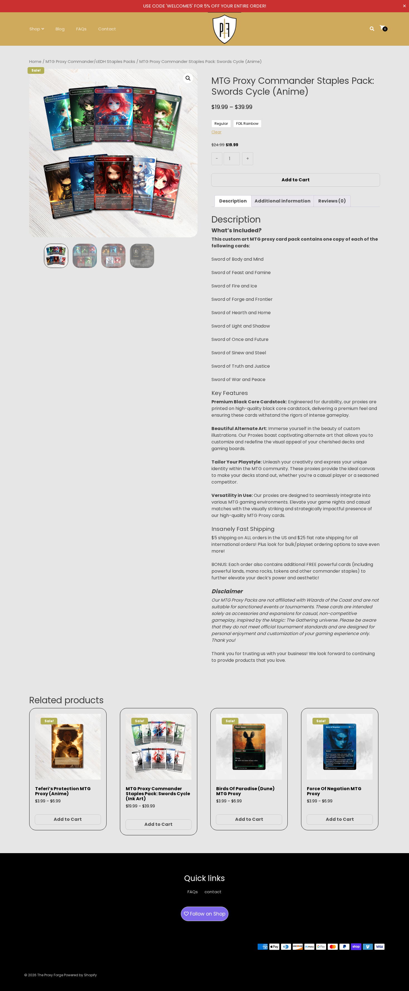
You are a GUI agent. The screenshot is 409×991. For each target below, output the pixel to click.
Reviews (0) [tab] (332, 201)
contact (212, 892)
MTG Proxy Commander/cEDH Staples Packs (90, 61)
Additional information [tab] (283, 201)
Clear (216, 132)
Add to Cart (296, 180)
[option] (56, 256)
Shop (34, 29)
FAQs (81, 29)
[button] (188, 78)
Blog (60, 29)
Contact (107, 29)
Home (35, 61)
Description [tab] (233, 201)
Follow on (207, 914)
